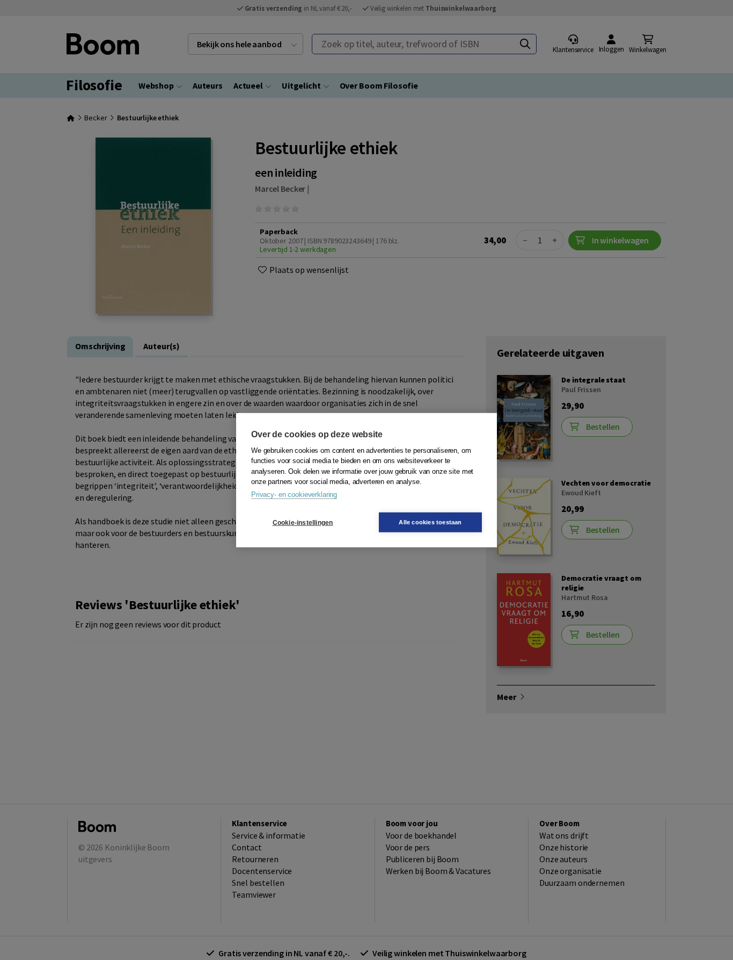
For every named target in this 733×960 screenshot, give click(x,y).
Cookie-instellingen (303, 522)
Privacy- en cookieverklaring (294, 494)
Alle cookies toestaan (430, 522)
